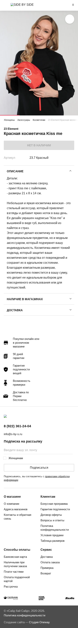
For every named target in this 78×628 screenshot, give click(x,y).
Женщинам (16, 458)
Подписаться (39, 467)
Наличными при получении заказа (15, 564)
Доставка (15, 310)
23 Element (11, 128)
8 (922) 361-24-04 (17, 426)
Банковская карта (15, 556)
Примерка (47, 567)
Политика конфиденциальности (55, 527)
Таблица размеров (53, 540)
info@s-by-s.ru (13, 434)
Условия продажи (52, 535)
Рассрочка (11, 586)
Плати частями (13, 571)
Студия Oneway (39, 622)
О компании (11, 503)
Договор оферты (51, 514)
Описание (15, 171)
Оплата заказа (50, 562)
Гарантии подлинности (55, 509)
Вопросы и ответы (52, 520)
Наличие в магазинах (25, 299)
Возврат (46, 573)
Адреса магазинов (15, 509)
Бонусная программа (54, 503)
